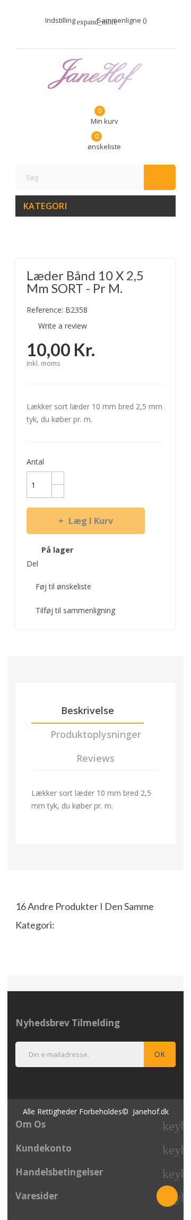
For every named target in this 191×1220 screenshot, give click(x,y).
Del (48, 563)
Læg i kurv (90, 521)
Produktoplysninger (95, 734)
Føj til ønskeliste (63, 586)
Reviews (95, 758)
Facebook (90, 35)
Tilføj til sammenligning (75, 610)
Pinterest (87, 563)
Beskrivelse (87, 710)
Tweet (68, 563)
